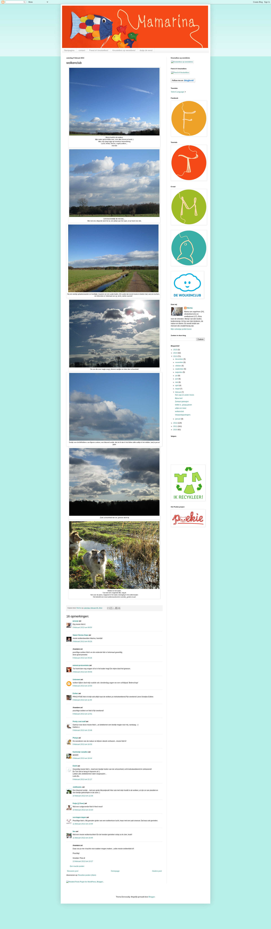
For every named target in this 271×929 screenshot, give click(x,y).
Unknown (76, 680)
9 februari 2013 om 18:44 (82, 758)
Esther (75, 693)
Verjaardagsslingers (182, 415)
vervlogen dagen (79, 817)
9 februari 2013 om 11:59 (82, 700)
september (179, 369)
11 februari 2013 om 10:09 (83, 824)
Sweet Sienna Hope (80, 635)
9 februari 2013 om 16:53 (82, 744)
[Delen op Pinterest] (119, 608)
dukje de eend (146, 50)
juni (177, 379)
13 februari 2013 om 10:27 (83, 861)
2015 (175, 350)
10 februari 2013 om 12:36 (83, 796)
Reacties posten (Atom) (87, 875)
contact (82, 50)
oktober (178, 366)
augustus (179, 372)
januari (178, 419)
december (179, 359)
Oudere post (157, 871)
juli (176, 376)
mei (177, 382)
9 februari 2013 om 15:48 (82, 730)
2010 (175, 430)
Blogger (152, 897)
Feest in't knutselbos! (98, 50)
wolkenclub (179, 411)
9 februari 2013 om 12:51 (82, 714)
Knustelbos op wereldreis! (124, 50)
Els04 (75, 766)
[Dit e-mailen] (108, 608)
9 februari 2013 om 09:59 (82, 672)
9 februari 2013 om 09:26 (82, 641)
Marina (190, 308)
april (177, 385)
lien (74, 831)
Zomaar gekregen (182, 402)
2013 (175, 356)
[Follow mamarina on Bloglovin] (183, 82)
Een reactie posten (77, 866)
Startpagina (69, 50)
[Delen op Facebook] (116, 608)
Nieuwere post (72, 871)
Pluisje (75, 738)
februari (178, 392)
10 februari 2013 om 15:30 (83, 810)
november (179, 362)
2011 (175, 426)
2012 (175, 423)
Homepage (115, 871)
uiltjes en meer (180, 408)
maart (177, 389)
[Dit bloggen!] (111, 608)
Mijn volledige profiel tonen (181, 329)
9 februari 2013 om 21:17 (82, 779)
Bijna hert (178, 398)
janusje (75, 621)
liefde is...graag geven (183, 405)
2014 (175, 353)
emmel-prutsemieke (81, 665)
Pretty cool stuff (79, 722)
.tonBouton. (77, 787)
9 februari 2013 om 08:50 (82, 627)
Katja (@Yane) (78, 803)
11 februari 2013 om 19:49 (83, 838)
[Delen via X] (113, 608)
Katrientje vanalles (80, 752)
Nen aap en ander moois (184, 395)
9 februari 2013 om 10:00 (82, 686)
